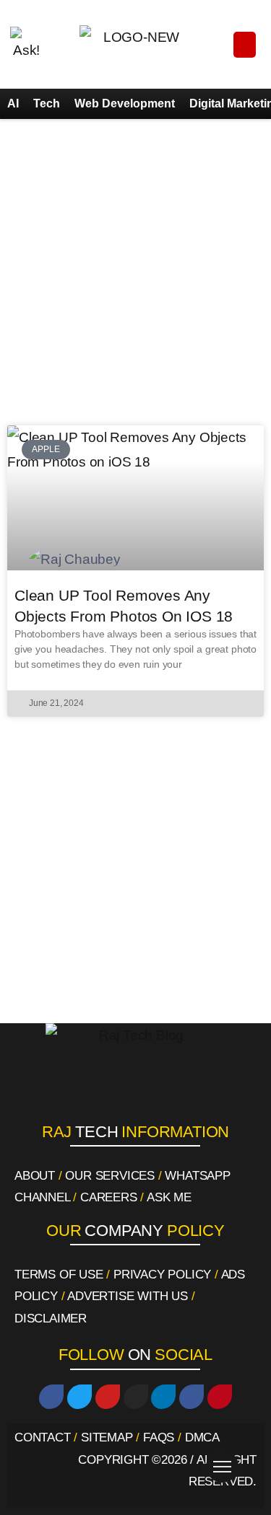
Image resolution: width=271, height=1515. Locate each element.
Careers (108, 1197)
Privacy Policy (162, 1274)
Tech (46, 103)
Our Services (110, 1176)
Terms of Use (58, 1274)
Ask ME (169, 1197)
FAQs (158, 1437)
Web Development (124, 103)
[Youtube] (107, 1396)
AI (13, 103)
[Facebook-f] (191, 1396)
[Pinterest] (219, 1396)
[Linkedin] (163, 1396)
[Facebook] (51, 1396)
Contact (42, 1437)
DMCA (202, 1437)
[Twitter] (79, 1396)
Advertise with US (127, 1296)
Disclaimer (50, 1318)
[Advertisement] (135, 268)
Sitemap (107, 1437)
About (34, 1176)
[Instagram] (136, 1396)
